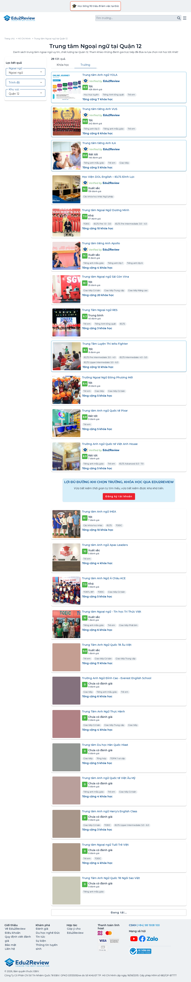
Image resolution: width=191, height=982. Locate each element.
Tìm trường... (104, 18)
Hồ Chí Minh (24, 38)
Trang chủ (9, 38)
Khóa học (63, 65)
